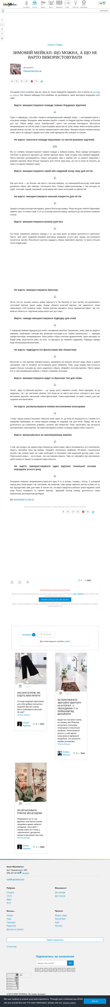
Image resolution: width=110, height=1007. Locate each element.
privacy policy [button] (69, 1003)
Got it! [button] (95, 1001)
